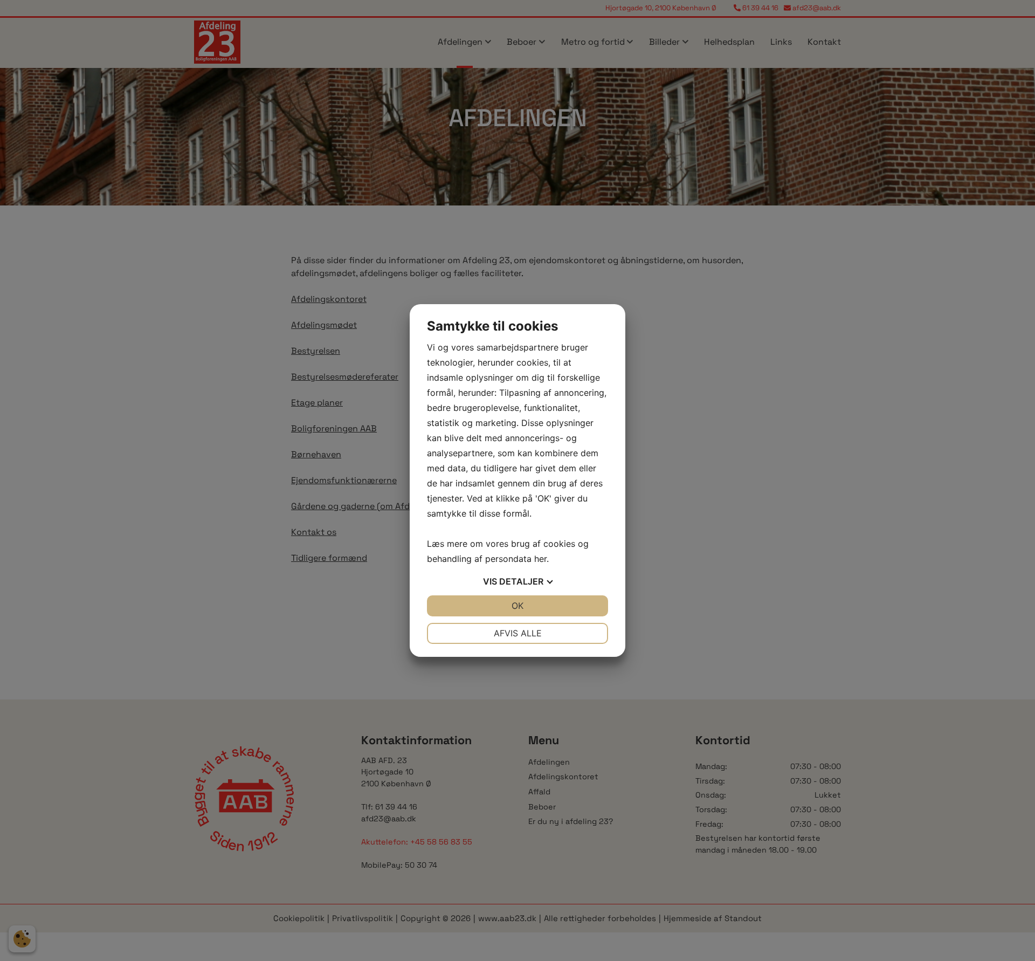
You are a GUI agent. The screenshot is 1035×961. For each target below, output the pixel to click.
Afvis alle (518, 633)
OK (517, 605)
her (540, 558)
